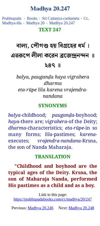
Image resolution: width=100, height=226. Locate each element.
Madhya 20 (35, 23)
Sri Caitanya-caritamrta (60, 18)
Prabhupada (11, 18)
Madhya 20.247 (62, 23)
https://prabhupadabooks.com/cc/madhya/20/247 (53, 199)
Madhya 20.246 (40, 208)
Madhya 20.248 (81, 208)
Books (32, 18)
